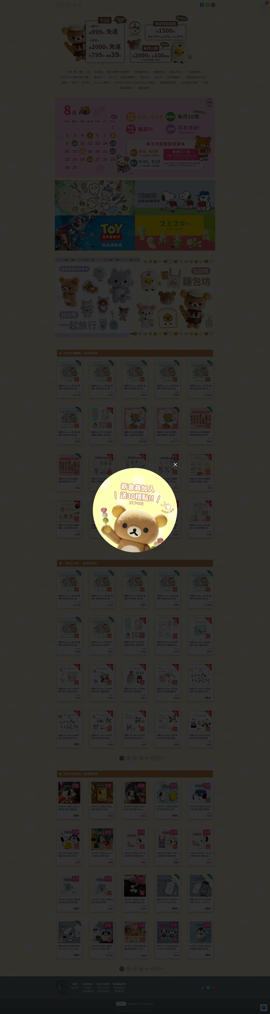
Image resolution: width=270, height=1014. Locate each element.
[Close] (175, 464)
